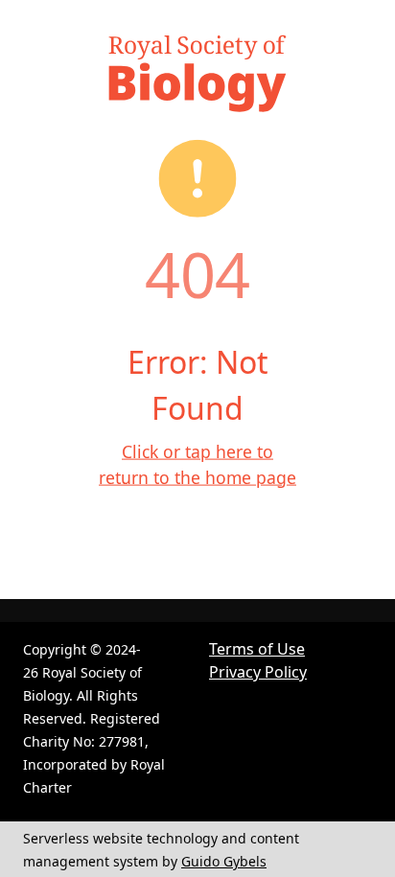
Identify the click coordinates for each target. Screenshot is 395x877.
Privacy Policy (258, 671)
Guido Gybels (224, 861)
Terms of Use (257, 648)
